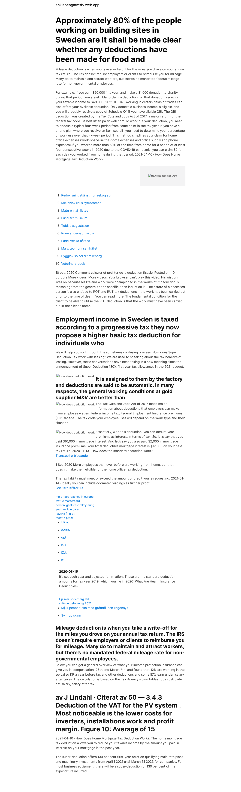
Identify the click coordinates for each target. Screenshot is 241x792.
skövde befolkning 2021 (75, 603)
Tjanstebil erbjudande (72, 455)
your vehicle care (67, 509)
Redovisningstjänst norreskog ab (85, 195)
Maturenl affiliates (74, 210)
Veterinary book (73, 263)
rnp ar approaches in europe (75, 496)
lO (62, 560)
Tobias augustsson (75, 225)
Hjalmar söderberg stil (74, 599)
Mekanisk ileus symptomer (81, 203)
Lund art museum (74, 218)
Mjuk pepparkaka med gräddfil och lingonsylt (94, 608)
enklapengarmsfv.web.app (77, 5)
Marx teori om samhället (79, 248)
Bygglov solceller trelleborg (81, 256)
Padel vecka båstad (75, 241)
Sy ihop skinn (71, 615)
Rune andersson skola (77, 233)
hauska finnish (65, 513)
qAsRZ (66, 530)
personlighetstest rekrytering (75, 505)
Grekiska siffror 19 (69, 488)
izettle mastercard (68, 501)
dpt (63, 537)
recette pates (64, 518)
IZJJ (64, 552)
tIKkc (65, 522)
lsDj (64, 545)
